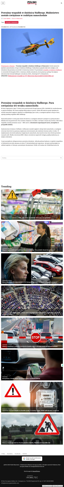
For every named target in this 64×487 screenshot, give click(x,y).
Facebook (17, 454)
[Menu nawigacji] (3, 3)
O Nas (3, 454)
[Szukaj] (61, 3)
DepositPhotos (36, 471)
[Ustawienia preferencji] (62, 365)
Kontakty (10, 454)
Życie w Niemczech (17, 18)
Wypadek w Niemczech (12, 22)
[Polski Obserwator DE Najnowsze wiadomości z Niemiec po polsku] (32, 3)
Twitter (25, 454)
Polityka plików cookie (57, 485)
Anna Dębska (6, 18)
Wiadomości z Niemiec (8, 66)
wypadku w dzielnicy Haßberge (52, 70)
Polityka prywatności (47, 485)
